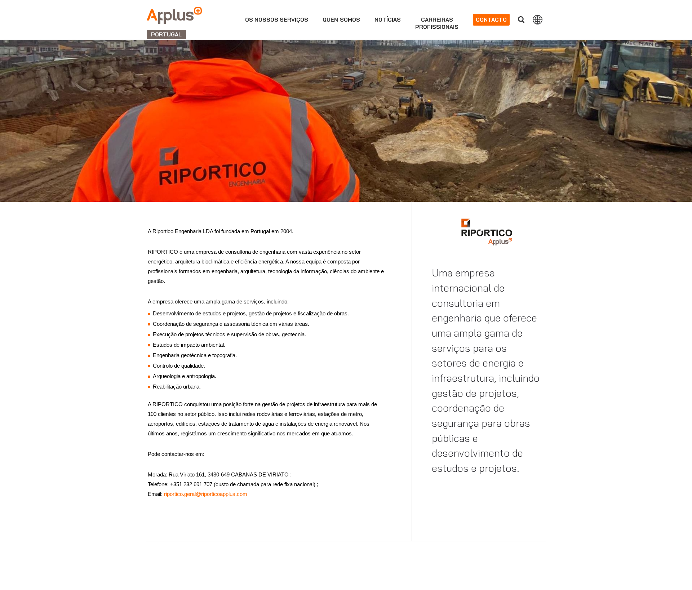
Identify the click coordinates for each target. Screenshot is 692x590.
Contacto (491, 19)
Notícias (387, 19)
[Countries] (537, 19)
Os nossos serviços (276, 19)
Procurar (521, 20)
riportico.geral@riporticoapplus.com (205, 494)
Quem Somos (341, 19)
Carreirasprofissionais (436, 23)
